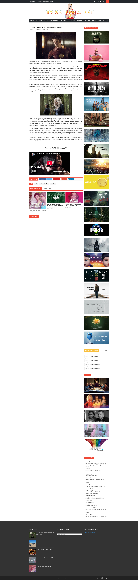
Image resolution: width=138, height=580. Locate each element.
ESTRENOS (64, 20)
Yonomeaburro (90, 502)
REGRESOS (72, 20)
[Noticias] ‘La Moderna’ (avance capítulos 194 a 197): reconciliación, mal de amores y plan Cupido (96, 511)
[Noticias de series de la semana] (37, 200)
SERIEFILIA (101, 20)
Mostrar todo (106, 518)
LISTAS (94, 20)
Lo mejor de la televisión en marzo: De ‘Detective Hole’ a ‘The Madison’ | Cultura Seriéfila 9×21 (95, 499)
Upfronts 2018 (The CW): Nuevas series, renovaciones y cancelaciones (55, 205)
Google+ (65, 179)
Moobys (88, 468)
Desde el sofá (89, 474)
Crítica (36, 184)
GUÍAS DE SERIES (40, 20)
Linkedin (72, 179)
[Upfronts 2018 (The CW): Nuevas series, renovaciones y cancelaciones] (56, 197)
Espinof (88, 461)
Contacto (40, 1)
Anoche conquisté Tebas (91, 475)
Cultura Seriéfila (90, 495)
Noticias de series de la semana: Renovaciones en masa (73, 204)
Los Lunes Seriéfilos (91, 507)
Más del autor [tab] (47, 188)
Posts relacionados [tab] (35, 188)
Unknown (31, 29)
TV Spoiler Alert (39, 577)
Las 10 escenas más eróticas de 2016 (45, 557)
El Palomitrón (89, 478)
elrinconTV (89, 514)
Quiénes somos (32, 1)
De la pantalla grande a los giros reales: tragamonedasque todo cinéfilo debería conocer (95, 481)
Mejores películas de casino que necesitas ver (96, 516)
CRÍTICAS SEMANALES (52, 20)
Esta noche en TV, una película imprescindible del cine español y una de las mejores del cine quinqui (96, 465)
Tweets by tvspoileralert (90, 532)
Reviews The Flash (44, 184)
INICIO (32, 20)
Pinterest (57, 179)
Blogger (58, 577)
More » (106, 350)
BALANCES (79, 20)
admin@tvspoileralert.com (66, 577)
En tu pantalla (89, 490)
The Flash (53, 184)
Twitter (50, 179)
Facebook (42, 179)
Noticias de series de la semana (37, 210)
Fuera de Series (90, 484)
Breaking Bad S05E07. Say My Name (44, 541)
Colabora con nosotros (48, 1)
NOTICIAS (87, 20)
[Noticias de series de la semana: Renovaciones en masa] (74, 197)
